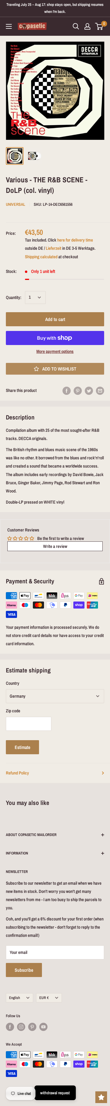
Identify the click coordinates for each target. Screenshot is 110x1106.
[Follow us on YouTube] (43, 1027)
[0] (99, 26)
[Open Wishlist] (101, 1097)
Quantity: (13, 297)
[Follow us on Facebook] (10, 1027)
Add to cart (55, 319)
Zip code (13, 711)
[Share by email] (100, 390)
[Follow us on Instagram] (21, 1027)
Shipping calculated (41, 257)
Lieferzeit (53, 248)
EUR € (44, 997)
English (14, 997)
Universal (15, 204)
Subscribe (24, 970)
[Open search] (76, 26)
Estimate (22, 747)
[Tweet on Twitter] (89, 390)
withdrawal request (55, 1092)
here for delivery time (75, 240)
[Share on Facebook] (66, 390)
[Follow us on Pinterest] (32, 1027)
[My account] (87, 26)
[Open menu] (9, 26)
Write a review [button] (55, 546)
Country (12, 683)
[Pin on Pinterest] (78, 390)
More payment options (55, 351)
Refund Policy (17, 773)
